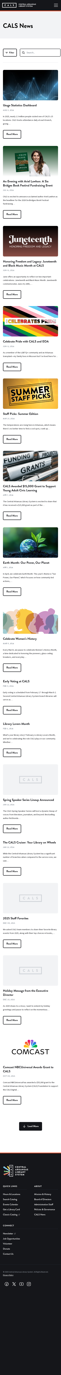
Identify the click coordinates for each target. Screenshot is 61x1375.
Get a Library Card (11, 1209)
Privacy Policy (8, 1275)
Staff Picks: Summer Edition (20, 414)
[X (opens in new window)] (14, 1284)
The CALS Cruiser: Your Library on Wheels (29, 842)
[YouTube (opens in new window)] (21, 1284)
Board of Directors (42, 1199)
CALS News (39, 1214)
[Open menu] (56, 5)
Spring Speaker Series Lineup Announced (28, 800)
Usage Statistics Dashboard (20, 105)
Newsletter (8, 1233)
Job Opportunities (11, 1238)
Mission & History (42, 1194)
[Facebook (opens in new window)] (6, 1284)
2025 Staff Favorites (15, 918)
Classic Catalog (10, 1214)
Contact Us (8, 1254)
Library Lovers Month (16, 724)
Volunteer (7, 1243)
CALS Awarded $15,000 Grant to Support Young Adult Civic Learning (29, 488)
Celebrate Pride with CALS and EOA (26, 341)
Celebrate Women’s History (20, 639)
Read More (12, 134)
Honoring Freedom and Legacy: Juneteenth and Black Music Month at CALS (30, 263)
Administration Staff (43, 1204)
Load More (33, 1126)
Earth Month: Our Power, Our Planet (26, 562)
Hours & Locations (11, 1194)
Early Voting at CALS (16, 681)
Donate (6, 1248)
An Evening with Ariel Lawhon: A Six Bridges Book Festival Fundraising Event (28, 183)
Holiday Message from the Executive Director (25, 993)
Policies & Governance (44, 1209)
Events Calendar (10, 1204)
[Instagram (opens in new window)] (29, 1284)
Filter (11, 52)
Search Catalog (10, 1199)
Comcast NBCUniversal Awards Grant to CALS (28, 1069)
